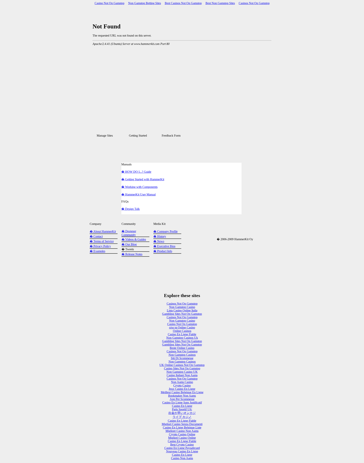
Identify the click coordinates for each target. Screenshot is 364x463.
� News (158, 241)
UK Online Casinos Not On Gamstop (182, 365)
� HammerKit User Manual (138, 194)
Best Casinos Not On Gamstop (183, 3)
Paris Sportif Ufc (182, 409)
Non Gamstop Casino (182, 307)
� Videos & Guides (134, 239)
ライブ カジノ (182, 416)
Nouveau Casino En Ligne (182, 451)
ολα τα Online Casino (182, 327)
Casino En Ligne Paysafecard (182, 448)
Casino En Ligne (182, 405)
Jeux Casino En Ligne (182, 388)
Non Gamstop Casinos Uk (182, 337)
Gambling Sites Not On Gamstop (182, 313)
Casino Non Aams (182, 458)
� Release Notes (132, 254)
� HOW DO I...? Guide (136, 171)
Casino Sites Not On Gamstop (182, 368)
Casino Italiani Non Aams (182, 375)
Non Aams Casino (182, 382)
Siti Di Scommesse (182, 358)
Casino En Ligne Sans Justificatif (182, 402)
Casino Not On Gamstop (109, 3)
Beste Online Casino (182, 348)
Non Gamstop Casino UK (182, 371)
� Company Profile (165, 231)
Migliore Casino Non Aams (182, 430)
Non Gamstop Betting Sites (144, 3)
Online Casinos (182, 330)
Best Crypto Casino (182, 444)
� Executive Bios (164, 246)
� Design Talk (130, 208)
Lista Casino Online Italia (182, 310)
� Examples (97, 251)
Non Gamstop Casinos (182, 354)
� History (159, 236)
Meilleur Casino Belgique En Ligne (182, 392)
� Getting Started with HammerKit (142, 179)
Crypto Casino (182, 385)
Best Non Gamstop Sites (220, 3)
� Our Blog (129, 244)
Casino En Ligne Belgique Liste (182, 427)
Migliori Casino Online (182, 437)
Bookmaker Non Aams (182, 395)
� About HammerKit (103, 231)
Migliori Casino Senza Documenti (182, 424)
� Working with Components (139, 186)
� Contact (96, 236)
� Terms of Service (102, 241)
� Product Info (162, 251)
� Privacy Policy (100, 246)
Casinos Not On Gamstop (254, 3)
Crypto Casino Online (182, 434)
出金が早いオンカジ (182, 413)
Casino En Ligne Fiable (182, 334)
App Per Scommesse (182, 399)
